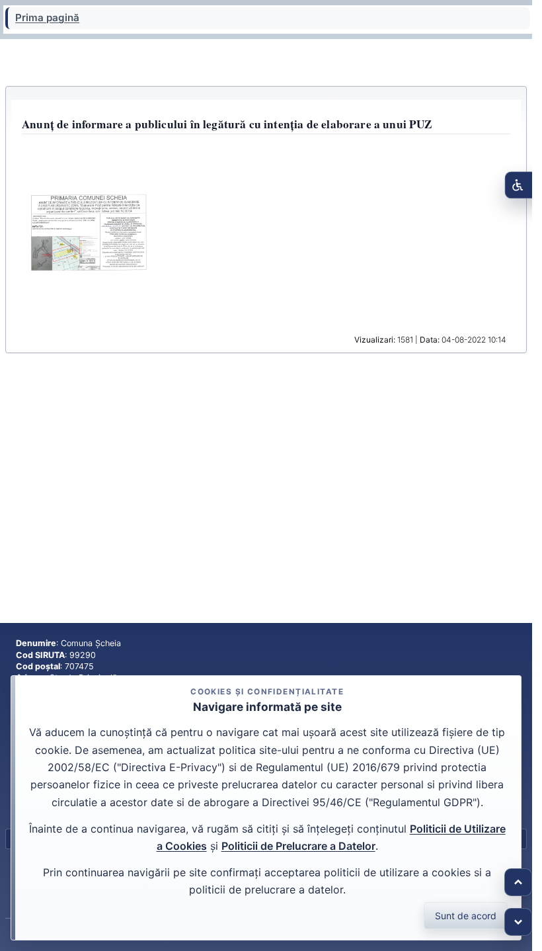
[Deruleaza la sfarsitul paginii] (518, 922)
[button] (89, 232)
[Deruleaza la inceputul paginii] (518, 882)
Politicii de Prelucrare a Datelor (298, 845)
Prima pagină (47, 18)
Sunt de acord (465, 915)
